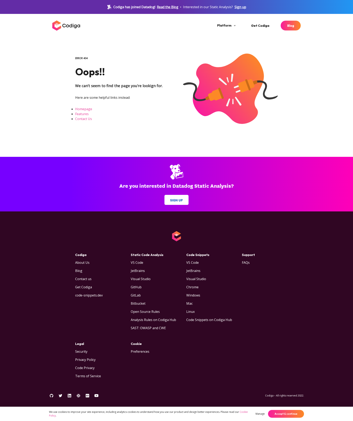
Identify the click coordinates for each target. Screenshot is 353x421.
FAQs (246, 262)
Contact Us (83, 119)
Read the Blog (167, 7)
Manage (260, 413)
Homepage (83, 109)
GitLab (136, 295)
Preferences (140, 351)
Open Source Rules (145, 311)
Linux (190, 311)
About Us (82, 262)
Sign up (240, 7)
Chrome (192, 287)
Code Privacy (85, 368)
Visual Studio (141, 279)
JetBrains (138, 270)
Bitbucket (138, 303)
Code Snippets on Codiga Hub (209, 320)
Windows (193, 295)
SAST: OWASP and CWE (148, 328)
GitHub (136, 287)
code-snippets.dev (89, 295)
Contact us (83, 279)
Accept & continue (286, 413)
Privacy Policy (85, 359)
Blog (290, 26)
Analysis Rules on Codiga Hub (153, 320)
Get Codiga (260, 26)
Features (82, 114)
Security (81, 351)
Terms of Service (88, 376)
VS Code (137, 262)
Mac (189, 303)
